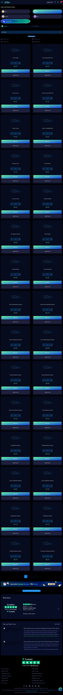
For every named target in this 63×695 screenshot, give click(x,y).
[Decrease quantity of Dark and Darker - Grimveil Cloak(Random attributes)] (11, 344)
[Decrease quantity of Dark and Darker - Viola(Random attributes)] (43, 521)
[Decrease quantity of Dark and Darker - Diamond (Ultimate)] (43, 204)
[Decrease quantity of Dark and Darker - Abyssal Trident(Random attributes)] (11, 309)
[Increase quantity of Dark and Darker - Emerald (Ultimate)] (19, 274)
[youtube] (29, 686)
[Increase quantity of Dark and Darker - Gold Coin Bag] (19, 63)
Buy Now (15, 71)
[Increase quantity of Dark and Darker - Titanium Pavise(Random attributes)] (19, 415)
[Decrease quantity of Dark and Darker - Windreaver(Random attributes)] (11, 380)
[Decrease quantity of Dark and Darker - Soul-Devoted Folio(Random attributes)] (43, 309)
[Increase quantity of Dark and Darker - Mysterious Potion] (19, 168)
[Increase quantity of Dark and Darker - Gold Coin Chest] (19, 98)
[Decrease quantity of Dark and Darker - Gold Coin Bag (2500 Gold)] (43, 63)
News (37, 16)
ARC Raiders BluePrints (37, 673)
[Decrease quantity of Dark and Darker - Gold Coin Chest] (11, 98)
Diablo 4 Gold (5, 671)
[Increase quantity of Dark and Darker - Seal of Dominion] (51, 168)
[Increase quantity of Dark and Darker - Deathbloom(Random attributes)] (19, 556)
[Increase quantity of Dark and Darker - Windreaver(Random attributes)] (19, 380)
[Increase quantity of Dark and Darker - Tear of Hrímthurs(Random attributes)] (51, 344)
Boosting (6, 16)
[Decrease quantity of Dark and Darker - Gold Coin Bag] (11, 63)
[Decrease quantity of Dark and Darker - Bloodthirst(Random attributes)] (43, 450)
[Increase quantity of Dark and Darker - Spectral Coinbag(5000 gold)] (51, 133)
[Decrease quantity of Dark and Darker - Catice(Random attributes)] (11, 450)
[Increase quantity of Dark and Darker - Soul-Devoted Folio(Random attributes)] (51, 309)
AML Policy (28, 691)
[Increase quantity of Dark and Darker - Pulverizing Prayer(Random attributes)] (51, 556)
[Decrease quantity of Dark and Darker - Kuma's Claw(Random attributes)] (11, 485)
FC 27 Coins (4, 683)
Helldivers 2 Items (36, 678)
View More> (57, 624)
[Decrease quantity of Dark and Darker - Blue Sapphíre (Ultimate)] (11, 239)
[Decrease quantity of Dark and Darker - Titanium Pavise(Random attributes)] (11, 415)
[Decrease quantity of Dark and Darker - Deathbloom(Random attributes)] (11, 556)
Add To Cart (15, 75)
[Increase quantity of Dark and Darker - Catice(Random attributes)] (19, 450)
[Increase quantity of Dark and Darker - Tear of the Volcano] (19, 204)
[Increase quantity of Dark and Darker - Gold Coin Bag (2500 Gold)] (51, 63)
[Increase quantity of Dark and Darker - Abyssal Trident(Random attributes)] (19, 309)
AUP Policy (57, 690)
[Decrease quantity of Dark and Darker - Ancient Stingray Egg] (43, 274)
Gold (5, 11)
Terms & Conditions (27, 690)
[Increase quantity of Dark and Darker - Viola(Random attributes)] (51, 521)
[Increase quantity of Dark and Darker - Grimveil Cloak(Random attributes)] (19, 344)
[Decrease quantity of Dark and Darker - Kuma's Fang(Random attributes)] (43, 485)
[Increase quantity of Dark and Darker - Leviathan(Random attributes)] (51, 415)
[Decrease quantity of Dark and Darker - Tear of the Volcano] (11, 204)
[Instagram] (35, 686)
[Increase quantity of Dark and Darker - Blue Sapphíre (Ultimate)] (19, 239)
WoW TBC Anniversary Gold (38, 683)
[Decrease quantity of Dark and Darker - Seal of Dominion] (43, 168)
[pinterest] (38, 686)
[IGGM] (7, 2)
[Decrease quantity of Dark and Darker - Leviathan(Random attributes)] (43, 415)
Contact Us (35, 691)
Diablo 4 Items (35, 671)
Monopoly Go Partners (6, 675)
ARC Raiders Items (6, 673)
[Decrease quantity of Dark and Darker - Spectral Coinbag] (11, 133)
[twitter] (26, 686)
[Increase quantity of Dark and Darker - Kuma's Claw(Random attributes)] (19, 485)
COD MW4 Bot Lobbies (37, 680)
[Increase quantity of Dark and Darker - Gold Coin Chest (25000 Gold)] (51, 98)
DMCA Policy (42, 690)
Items (37, 11)
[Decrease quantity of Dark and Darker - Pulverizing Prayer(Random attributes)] (43, 556)
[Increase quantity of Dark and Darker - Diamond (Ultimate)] (51, 204)
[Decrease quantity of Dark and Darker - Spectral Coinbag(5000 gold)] (43, 133)
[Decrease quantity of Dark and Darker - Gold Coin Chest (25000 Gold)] (43, 98)
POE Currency (35, 668)
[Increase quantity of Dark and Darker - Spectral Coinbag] (19, 133)
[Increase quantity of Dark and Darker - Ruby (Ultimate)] (51, 239)
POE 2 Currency (5, 668)
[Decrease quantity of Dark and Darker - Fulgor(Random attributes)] (11, 521)
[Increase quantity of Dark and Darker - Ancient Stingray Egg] (51, 274)
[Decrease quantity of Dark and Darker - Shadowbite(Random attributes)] (43, 380)
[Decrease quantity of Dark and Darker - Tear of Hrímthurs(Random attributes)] (43, 344)
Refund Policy (50, 690)
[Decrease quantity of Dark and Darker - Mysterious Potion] (11, 168)
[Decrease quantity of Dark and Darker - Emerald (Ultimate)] (11, 274)
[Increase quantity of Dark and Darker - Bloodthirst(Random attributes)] (51, 450)
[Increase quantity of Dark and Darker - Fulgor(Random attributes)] (19, 521)
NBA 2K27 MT (5, 678)
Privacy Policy (35, 690)
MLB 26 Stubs (5, 680)
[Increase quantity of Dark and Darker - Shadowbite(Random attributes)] (51, 380)
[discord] (32, 686)
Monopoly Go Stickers (37, 675)
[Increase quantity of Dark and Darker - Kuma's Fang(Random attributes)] (51, 485)
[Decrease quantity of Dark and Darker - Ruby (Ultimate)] (43, 239)
